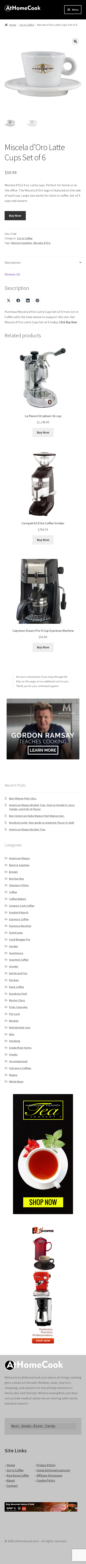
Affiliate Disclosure (49, 1475)
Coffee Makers (17, 899)
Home (12, 25)
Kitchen (14, 980)
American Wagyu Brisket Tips (27, 829)
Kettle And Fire (18, 973)
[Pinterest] (37, 300)
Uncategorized (18, 1061)
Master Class (17, 1000)
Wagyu (13, 1075)
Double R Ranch (18, 912)
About (11, 1480)
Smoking (14, 1041)
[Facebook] (18, 300)
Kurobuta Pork (18, 993)
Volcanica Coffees (20, 1068)
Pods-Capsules (18, 1007)
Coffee (13, 892)
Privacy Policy (46, 1465)
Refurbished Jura (19, 1027)
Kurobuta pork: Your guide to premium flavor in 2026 (41, 822)
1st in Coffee (26, 25)
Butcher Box (16, 878)
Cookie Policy (46, 1480)
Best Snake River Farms (33, 1426)
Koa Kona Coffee (18, 1475)
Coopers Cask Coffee (21, 905)
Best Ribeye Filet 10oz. (23, 798)
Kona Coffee (16, 987)
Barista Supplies (21, 243)
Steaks (13, 1054)
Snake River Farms (20, 1047)
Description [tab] (13, 262)
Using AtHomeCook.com (53, 1470)
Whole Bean (16, 1081)
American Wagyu (19, 858)
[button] (75, 41)
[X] (9, 300)
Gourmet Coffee (18, 959)
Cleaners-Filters (19, 885)
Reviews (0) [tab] (12, 274)
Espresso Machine (20, 926)
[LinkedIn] (28, 300)
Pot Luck (14, 1014)
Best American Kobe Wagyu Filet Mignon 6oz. (37, 816)
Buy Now (15, 215)
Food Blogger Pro (19, 939)
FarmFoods (16, 932)
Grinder (13, 966)
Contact (12, 1486)
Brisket (13, 872)
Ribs (11, 1034)
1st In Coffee (15, 1470)
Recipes (14, 1020)
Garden (13, 946)
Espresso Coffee (19, 919)
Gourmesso (16, 953)
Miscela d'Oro (41, 243)
